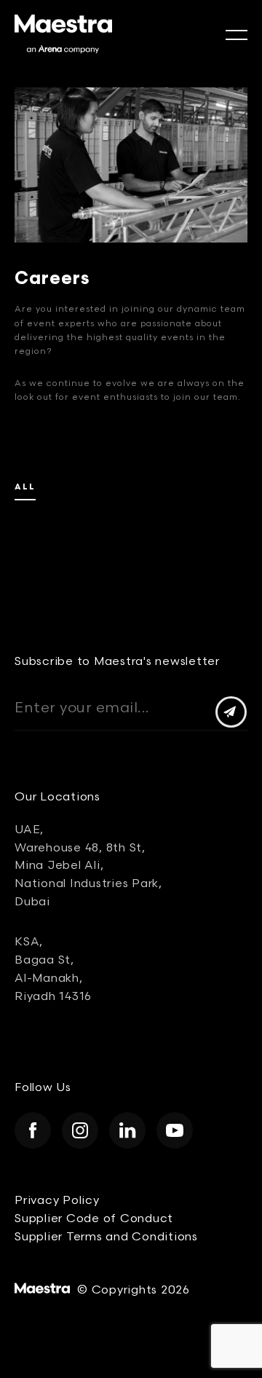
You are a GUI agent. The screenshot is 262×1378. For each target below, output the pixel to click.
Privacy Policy (57, 1201)
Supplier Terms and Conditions (106, 1237)
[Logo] (63, 34)
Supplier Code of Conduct (94, 1219)
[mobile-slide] (236, 35)
